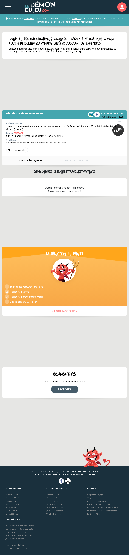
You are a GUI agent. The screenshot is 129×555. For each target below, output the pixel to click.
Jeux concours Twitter (15, 545)
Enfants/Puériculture (109, 507)
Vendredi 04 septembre (56, 514)
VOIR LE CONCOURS (77, 160)
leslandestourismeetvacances (24, 113)
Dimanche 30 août (54, 498)
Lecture (90, 514)
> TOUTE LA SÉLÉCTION (64, 311)
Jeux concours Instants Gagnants (19, 529)
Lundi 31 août (52, 501)
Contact (37, 474)
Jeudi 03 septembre (54, 510)
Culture (111, 504)
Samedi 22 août (12, 514)
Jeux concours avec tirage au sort (20, 526)
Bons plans (91, 474)
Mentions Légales (51, 474)
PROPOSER (64, 389)
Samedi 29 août (12, 494)
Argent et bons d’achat (96, 504)
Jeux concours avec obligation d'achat (21, 535)
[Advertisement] (64, 84)
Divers (98, 514)
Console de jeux (105, 501)
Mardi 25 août (11, 507)
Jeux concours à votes (15, 538)
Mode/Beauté (93, 507)
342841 (120, 122)
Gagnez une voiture (95, 498)
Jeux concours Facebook (16, 532)
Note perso (17, 149)
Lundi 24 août (11, 510)
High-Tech (91, 501)
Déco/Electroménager (107, 510)
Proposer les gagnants (30, 160)
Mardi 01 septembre (55, 504)
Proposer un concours (73, 474)
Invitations (91, 510)
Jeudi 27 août (11, 501)
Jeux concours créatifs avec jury (19, 542)
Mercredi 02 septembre (56, 507)
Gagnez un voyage (95, 494)
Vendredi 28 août (13, 498)
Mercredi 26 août (13, 504)
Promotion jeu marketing (16, 548)
